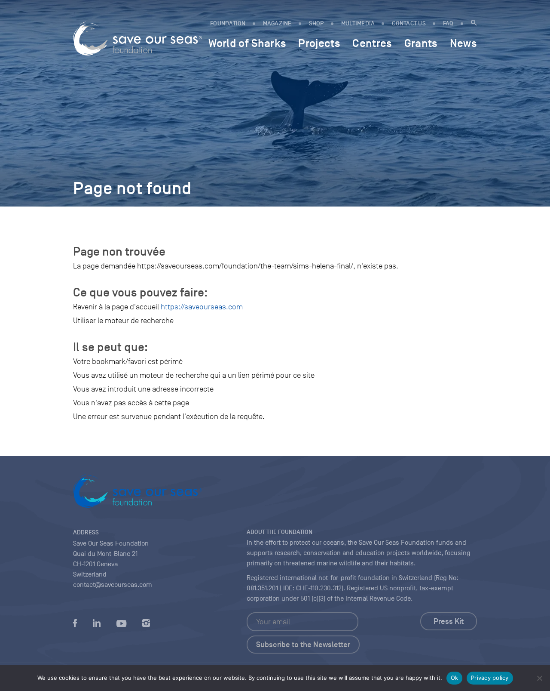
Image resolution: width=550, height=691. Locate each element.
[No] (539, 678)
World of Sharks (247, 43)
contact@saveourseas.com (112, 585)
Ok (454, 677)
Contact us (409, 23)
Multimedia (358, 23)
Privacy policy (490, 677)
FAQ (448, 23)
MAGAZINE (277, 23)
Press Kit (449, 621)
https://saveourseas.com (202, 306)
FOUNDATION (228, 23)
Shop (316, 23)
